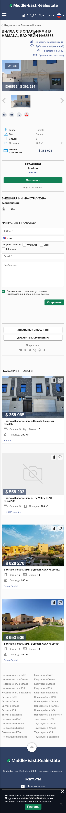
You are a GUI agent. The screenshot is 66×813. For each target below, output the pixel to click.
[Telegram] (44, 350)
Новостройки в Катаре (46, 705)
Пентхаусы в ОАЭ (11, 719)
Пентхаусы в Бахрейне (14, 736)
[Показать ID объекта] (19, 114)
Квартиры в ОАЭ (43, 675)
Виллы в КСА (9, 710)
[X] (30, 350)
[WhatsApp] (39, 350)
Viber (46, 244)
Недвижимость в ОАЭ (14, 675)
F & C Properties (12, 512)
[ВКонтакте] (20, 350)
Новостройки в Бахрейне (48, 714)
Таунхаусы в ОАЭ (44, 719)
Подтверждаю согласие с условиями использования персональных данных (28, 292)
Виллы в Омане (10, 701)
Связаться (33, 180)
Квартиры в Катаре (44, 683)
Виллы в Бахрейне (12, 714)
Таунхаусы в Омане (45, 723)
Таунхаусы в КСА (43, 732)
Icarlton (33, 172)
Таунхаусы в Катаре (45, 728)
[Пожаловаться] (26, 114)
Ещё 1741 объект (33, 187)
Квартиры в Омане (44, 679)
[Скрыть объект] (4, 114)
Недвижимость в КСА (13, 688)
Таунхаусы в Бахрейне (46, 736)
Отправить (54, 302)
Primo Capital (11, 586)
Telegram (11, 248)
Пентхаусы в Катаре (13, 728)
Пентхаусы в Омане (13, 723)
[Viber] (34, 350)
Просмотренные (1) (53, 50)
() (50, 42)
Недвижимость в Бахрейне (16, 692)
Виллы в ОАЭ (9, 697)
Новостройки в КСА (45, 710)
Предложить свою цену (51, 55)
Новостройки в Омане (46, 701)
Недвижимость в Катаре (15, 683)
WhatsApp (32, 244)
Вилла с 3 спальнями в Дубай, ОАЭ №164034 (32, 643)
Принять (33, 806)
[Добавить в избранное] (60, 380)
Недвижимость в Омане (15, 679)
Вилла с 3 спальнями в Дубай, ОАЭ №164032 (32, 569)
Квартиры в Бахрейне (46, 692)
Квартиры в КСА (43, 688)
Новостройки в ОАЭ (45, 697)
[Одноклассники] (25, 350)
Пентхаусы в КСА (11, 732)
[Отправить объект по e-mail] (11, 114)
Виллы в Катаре (10, 705)
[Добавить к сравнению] (53, 380)
